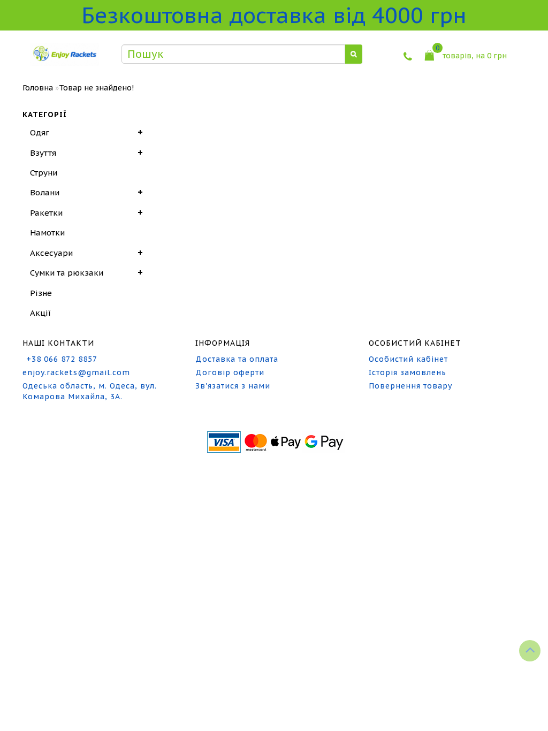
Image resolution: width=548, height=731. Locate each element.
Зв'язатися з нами (232, 386)
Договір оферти (229, 372)
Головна (37, 88)
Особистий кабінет (408, 359)
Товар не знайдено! (96, 88)
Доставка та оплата (236, 359)
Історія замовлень (407, 372)
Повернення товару (410, 386)
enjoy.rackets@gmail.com (76, 372)
